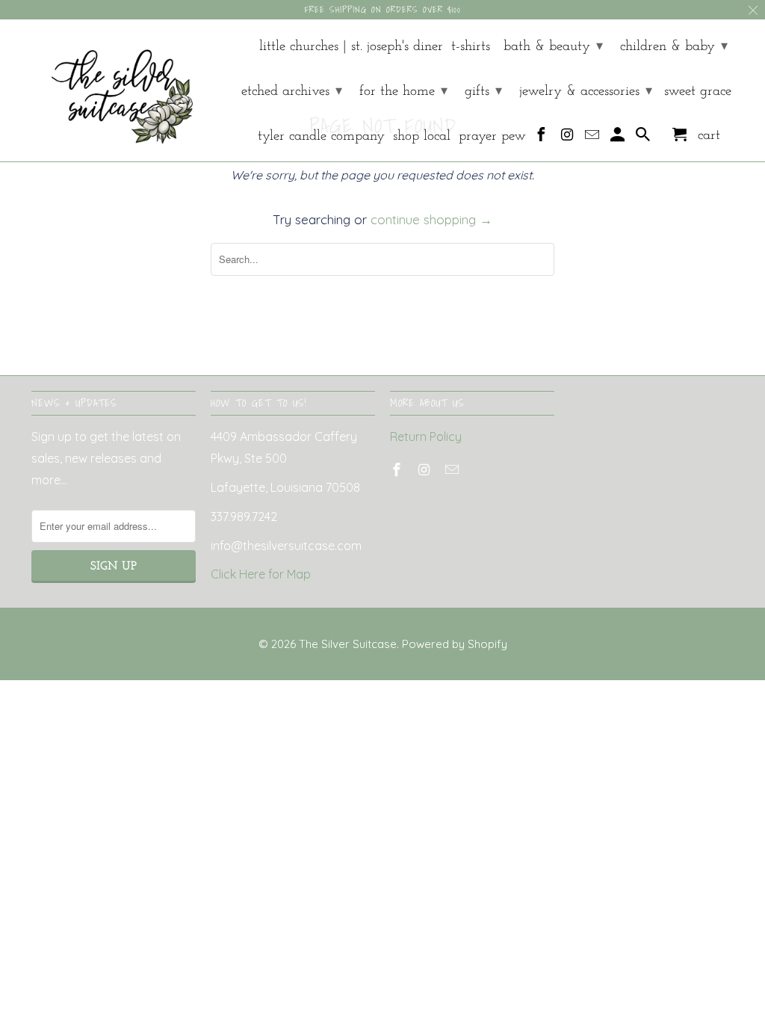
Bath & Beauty (553, 47)
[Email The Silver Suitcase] (593, 138)
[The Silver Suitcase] (113, 90)
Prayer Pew (492, 136)
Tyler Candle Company (321, 136)
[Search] (644, 138)
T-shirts (470, 47)
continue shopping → (431, 219)
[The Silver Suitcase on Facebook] (542, 138)
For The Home (403, 91)
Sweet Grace (697, 91)
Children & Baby (674, 47)
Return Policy (426, 436)
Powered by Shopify (454, 644)
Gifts (483, 91)
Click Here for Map (261, 574)
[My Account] (619, 138)
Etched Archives (291, 91)
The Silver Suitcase (348, 644)
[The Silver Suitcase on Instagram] (568, 138)
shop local (421, 136)
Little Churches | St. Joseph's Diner (351, 47)
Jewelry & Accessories (585, 91)
